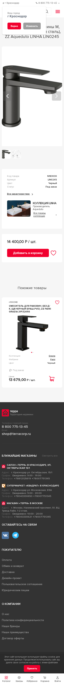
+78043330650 (23, 496)
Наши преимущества (15, 632)
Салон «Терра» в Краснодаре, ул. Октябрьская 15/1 (29, 466)
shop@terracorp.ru (16, 434)
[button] (57, 679)
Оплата (7, 560)
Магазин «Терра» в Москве (25, 503)
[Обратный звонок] (59, 3)
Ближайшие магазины (19, 456)
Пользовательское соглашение (22, 584)
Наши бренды (11, 626)
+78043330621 (23, 516)
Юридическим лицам (15, 590)
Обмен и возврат (13, 566)
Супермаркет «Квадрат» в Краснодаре (33, 485)
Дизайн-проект (12, 578)
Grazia (52, 356)
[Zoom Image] (32, 96)
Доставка (8, 572)
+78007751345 (41, 478)
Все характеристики (18, 194)
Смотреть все (50, 455)
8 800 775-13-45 (15, 427)
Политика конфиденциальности (23, 620)
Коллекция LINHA (44, 203)
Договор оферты (13, 638)
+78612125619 (22, 478)
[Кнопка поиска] (46, 11)
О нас (5, 614)
